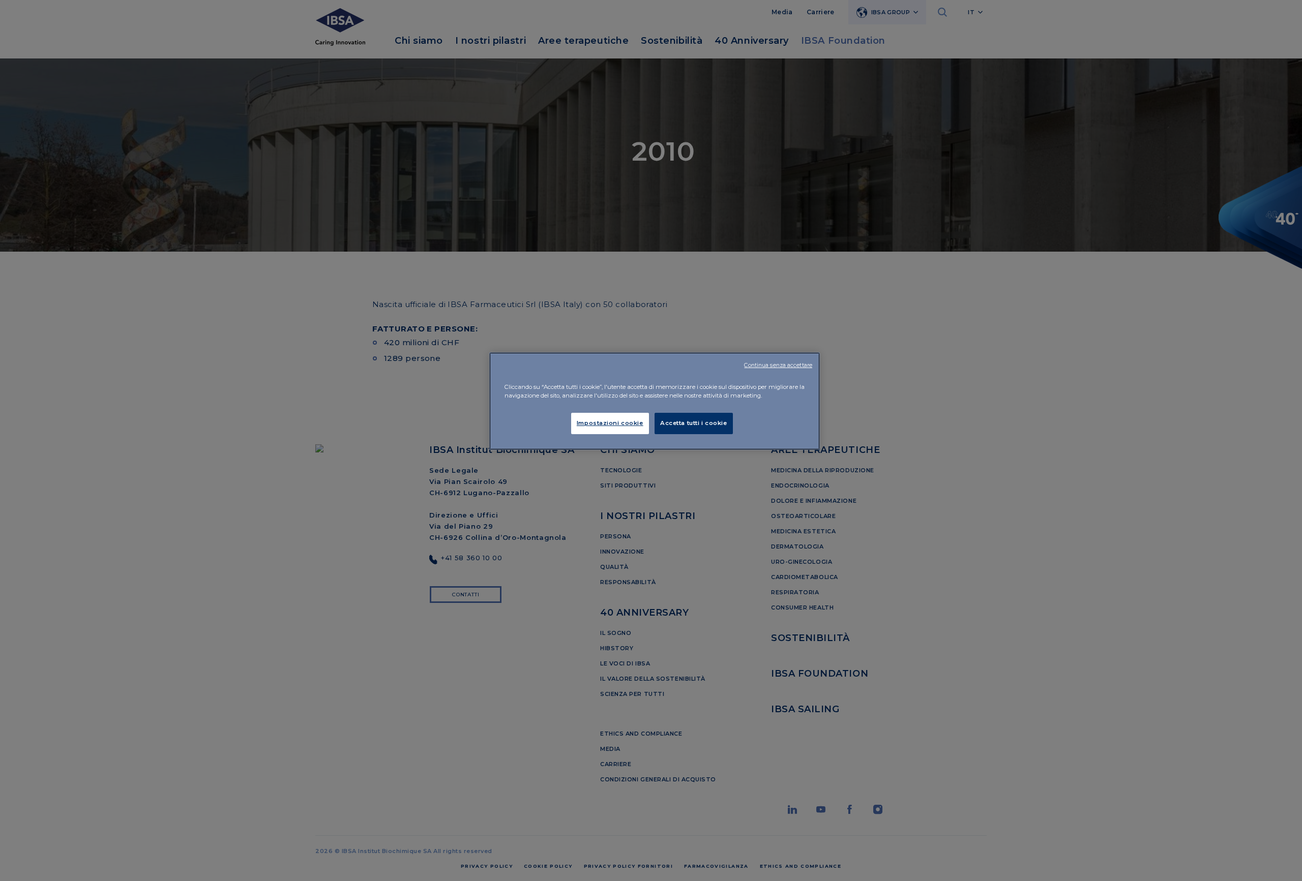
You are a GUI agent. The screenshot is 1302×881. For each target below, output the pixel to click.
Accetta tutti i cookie (693, 423)
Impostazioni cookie (610, 423)
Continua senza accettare (778, 365)
